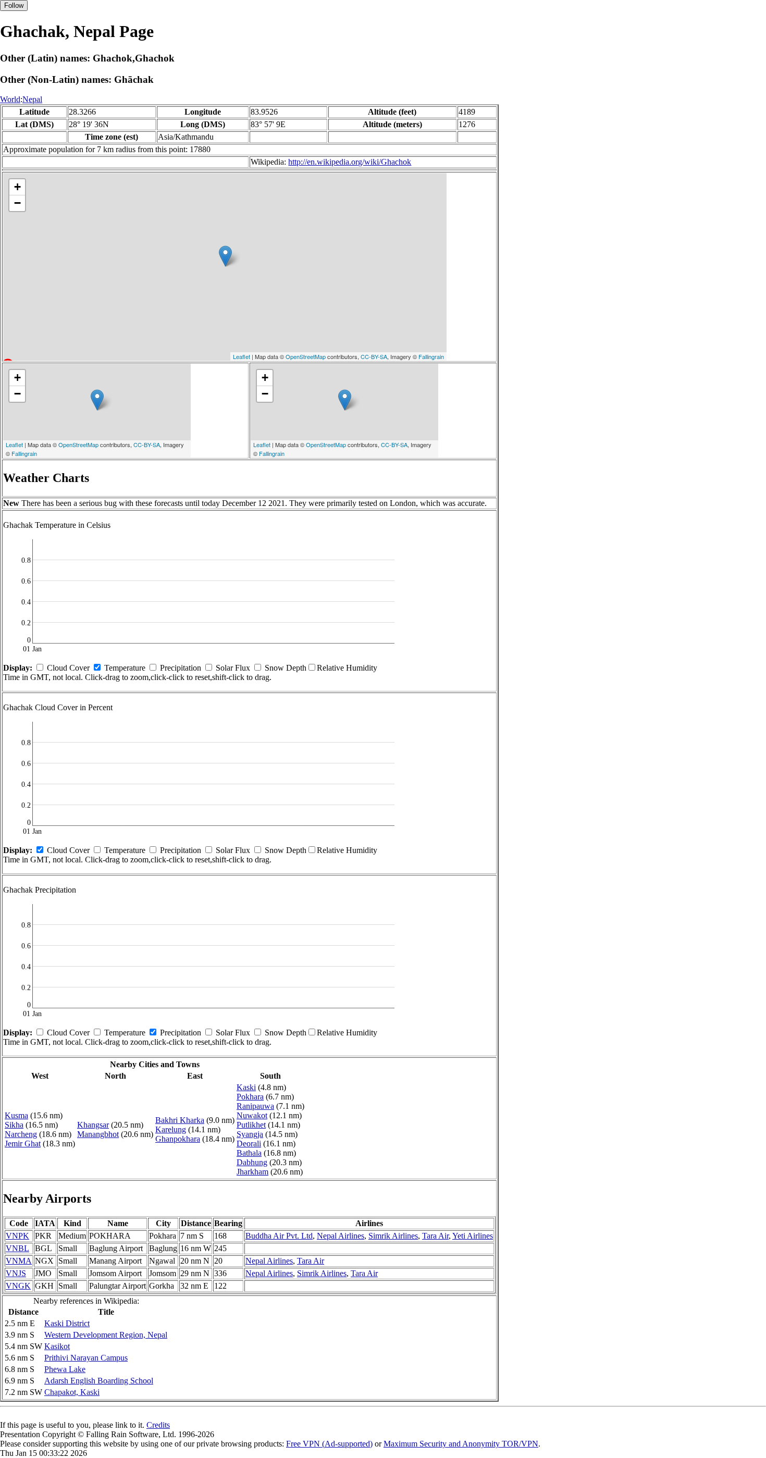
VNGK (18, 1285)
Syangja (250, 1134)
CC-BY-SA (374, 356)
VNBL (17, 1248)
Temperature (124, 667)
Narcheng (21, 1134)
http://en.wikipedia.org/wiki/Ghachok (349, 161)
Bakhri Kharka (179, 1120)
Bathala (249, 1152)
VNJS (16, 1273)
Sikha (14, 1124)
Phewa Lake (64, 1369)
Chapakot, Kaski (72, 1392)
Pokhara (250, 1096)
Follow (13, 5)
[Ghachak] (225, 256)
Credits (158, 1424)
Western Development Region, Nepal (105, 1334)
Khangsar (93, 1124)
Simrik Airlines (393, 1235)
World (10, 99)
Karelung (170, 1129)
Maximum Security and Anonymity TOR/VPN (461, 1443)
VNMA (19, 1260)
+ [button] (17, 186)
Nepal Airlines (340, 1235)
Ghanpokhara (177, 1138)
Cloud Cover (68, 667)
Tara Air (435, 1235)
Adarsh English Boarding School (98, 1380)
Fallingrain (431, 356)
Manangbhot (98, 1134)
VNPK (17, 1235)
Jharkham (252, 1171)
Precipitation (180, 667)
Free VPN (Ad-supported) (329, 1443)
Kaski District (67, 1323)
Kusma (16, 1115)
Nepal (32, 99)
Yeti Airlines (472, 1235)
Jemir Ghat (23, 1143)
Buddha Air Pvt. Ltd (279, 1235)
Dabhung (252, 1162)
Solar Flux (233, 667)
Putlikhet (251, 1124)
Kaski (246, 1087)
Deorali (249, 1143)
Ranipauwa (255, 1106)
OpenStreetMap (306, 356)
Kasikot (57, 1346)
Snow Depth (285, 667)
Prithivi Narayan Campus (86, 1357)
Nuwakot (252, 1115)
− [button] (17, 202)
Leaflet (241, 356)
